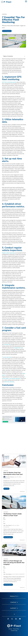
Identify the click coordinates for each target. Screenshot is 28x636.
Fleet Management (7, 31)
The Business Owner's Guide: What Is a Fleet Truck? (12, 514)
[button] (26, 1)
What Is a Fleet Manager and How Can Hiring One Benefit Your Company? (13, 562)
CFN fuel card (7, 344)
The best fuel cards (6, 357)
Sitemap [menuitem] (10, 629)
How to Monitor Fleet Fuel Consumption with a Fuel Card (12, 473)
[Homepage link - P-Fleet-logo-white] (14, 627)
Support (13, 608)
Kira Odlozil (17, 25)
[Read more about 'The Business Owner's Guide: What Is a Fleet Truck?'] (14, 502)
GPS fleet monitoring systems (9, 82)
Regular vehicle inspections (8, 253)
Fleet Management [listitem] (8, 537)
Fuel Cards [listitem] (6, 488)
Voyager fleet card (18, 348)
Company (13, 602)
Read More (22, 491)
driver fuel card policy (9, 381)
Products (13, 596)
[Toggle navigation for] (14, 615)
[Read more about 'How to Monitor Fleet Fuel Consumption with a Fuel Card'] (14, 461)
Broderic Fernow (10, 477)
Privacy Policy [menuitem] (16, 629)
